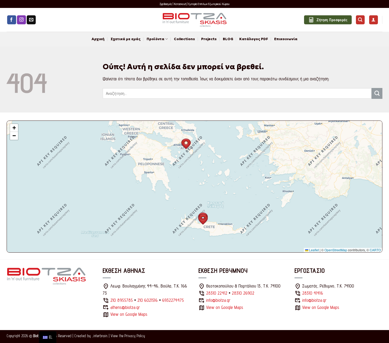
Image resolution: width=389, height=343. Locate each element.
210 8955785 (121, 300)
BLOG (228, 39)
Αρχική (98, 39)
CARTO (375, 250)
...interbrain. (100, 335)
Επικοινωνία (285, 39)
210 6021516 (147, 300)
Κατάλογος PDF (253, 39)
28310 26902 (243, 293)
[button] (360, 19)
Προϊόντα (155, 39)
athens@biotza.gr (125, 307)
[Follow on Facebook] (11, 20)
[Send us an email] (31, 20)
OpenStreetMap (335, 250)
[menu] (47, 337)
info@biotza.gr (218, 300)
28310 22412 (216, 293)
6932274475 (173, 300)
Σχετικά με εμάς (126, 39)
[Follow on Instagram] (21, 20)
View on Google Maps (128, 314)
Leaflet (313, 250)
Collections (184, 39)
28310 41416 (312, 293)
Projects (209, 39)
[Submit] (377, 93)
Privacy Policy (134, 335)
